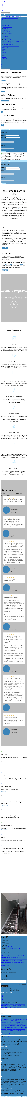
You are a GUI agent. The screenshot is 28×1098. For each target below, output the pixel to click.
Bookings (3, 791)
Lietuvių (22, 1021)
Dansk (25, 1019)
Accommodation (10, 80)
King (6, 264)
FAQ (2, 112)
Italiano (21, 1019)
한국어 (25, 1027)
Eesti (7, 1021)
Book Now (12, 101)
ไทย (12, 1027)
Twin (11, 264)
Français (16, 1019)
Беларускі (9, 1024)
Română (22, 1029)
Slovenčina (23, 1030)
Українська (16, 1027)
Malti (22, 1022)
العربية (10, 1021)
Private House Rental (6, 992)
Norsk (24, 1025)
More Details (4, 830)
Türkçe (9, 1027)
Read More (5, 248)
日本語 (21, 1027)
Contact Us (7, 125)
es (2, 7)
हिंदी (17, 1024)
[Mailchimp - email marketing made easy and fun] (14, 991)
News (7, 91)
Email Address (5, 979)
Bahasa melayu (17, 1022)
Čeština (14, 1024)
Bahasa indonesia (10, 1025)
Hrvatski (3, 1025)
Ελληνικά (3, 1021)
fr (2, 9)
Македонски (8, 1022)
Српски (7, 1030)
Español (12, 1019)
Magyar (21, 1024)
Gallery (2, 125)
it (2, 10)
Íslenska (20, 1025)
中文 (2, 1032)
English (7, 1019)
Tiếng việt (13, 1029)
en (2, 5)
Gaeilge (18, 1021)
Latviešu (3, 1022)
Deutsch (3, 1019)
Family (21, 264)
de (2, 4)
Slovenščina (17, 1030)
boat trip (18, 209)
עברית (16, 1025)
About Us (3, 80)
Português (3, 1029)
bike (9, 209)
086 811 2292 (4, 1)
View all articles (5, 965)
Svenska (3, 1030)
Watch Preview (4, 805)
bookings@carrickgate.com (12, 948)
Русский (18, 1029)
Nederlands (4, 1027)
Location (3, 91)
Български (3, 1024)
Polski (8, 1029)
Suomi (14, 1021)
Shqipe (11, 1030)
